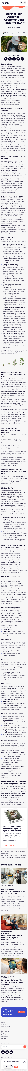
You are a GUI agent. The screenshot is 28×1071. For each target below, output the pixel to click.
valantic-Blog (5, 853)
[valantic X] (10, 59)
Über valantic (5, 1031)
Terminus (5, 734)
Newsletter (4, 1036)
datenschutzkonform (11, 227)
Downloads (4, 1024)
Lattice (5, 725)
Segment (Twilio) (8, 720)
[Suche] (21, 2)
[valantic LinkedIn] (22, 59)
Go (16, 1066)
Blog (2, 1033)
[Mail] (18, 59)
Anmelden (22, 1011)
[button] (24, 2)
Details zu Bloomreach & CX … (9, 625)
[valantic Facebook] (6, 59)
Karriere (3, 1038)
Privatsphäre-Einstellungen (8, 1057)
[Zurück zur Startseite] (5, 3)
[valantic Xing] (14, 59)
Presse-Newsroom (6, 1034)
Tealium (5, 716)
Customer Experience (14, 27)
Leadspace (6, 731)
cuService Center (6, 1026)
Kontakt (3, 1022)
